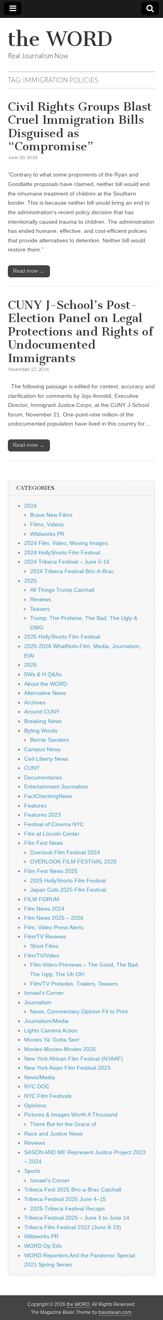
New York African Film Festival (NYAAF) (73, 1058)
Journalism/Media (46, 1021)
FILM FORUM (41, 899)
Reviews (40, 599)
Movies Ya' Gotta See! (52, 1039)
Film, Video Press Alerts (53, 927)
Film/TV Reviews (45, 936)
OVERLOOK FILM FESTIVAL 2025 (73, 861)
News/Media (39, 1077)
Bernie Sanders (49, 740)
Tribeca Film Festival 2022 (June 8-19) (72, 1227)
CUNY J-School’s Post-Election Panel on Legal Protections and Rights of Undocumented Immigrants (80, 331)
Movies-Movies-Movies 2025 (60, 1049)
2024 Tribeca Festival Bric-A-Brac (72, 571)
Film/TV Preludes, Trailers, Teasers (74, 983)
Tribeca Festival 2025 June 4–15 (65, 1199)
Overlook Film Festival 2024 (65, 852)
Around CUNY (41, 711)
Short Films (44, 946)
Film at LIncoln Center (52, 834)
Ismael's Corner (44, 993)
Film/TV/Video (41, 955)
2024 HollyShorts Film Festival (62, 552)
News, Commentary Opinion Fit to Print (79, 1011)
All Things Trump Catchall (62, 590)
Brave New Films (51, 515)
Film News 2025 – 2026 (53, 918)
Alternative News (45, 693)
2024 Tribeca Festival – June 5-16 (67, 561)
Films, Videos (47, 524)
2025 (30, 581)
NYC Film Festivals (48, 1096)
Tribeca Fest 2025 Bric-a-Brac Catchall (72, 1189)
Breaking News (43, 721)
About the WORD (45, 684)
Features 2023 (42, 815)
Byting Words (40, 730)
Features (35, 805)
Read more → (29, 271)
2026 (30, 665)
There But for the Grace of (63, 1124)
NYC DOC (36, 1086)
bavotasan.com (115, 1312)
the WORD (60, 39)
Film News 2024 (44, 909)
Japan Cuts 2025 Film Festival (68, 889)
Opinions (35, 1105)
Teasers (40, 609)
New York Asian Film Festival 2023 (67, 1068)
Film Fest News (43, 843)
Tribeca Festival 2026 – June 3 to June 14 (76, 1217)
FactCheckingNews (48, 796)
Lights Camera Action (51, 1030)
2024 (30, 506)
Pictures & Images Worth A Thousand (71, 1114)
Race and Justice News (53, 1133)
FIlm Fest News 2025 (51, 871)
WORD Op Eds (43, 1246)
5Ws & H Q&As (43, 674)
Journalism (37, 1002)
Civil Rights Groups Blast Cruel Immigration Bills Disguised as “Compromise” (80, 127)
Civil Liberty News (46, 759)
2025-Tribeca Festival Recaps (67, 1208)
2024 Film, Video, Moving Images (66, 543)
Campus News (42, 749)
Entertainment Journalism (56, 786)
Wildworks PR (47, 534)
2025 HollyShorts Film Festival (62, 636)
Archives (34, 702)
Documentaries (43, 777)
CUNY (32, 768)
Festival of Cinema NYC (54, 824)
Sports (32, 1171)
